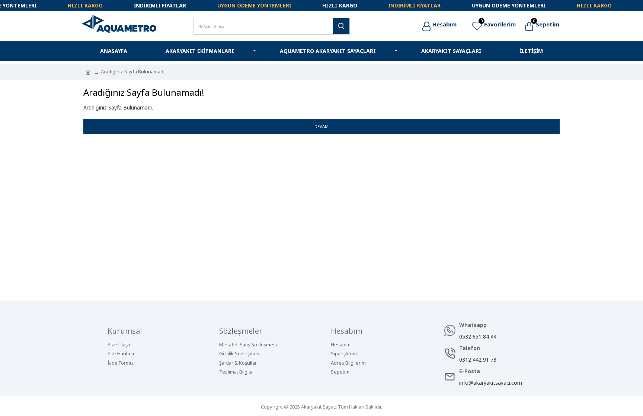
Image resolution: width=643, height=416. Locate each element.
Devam (321, 126)
